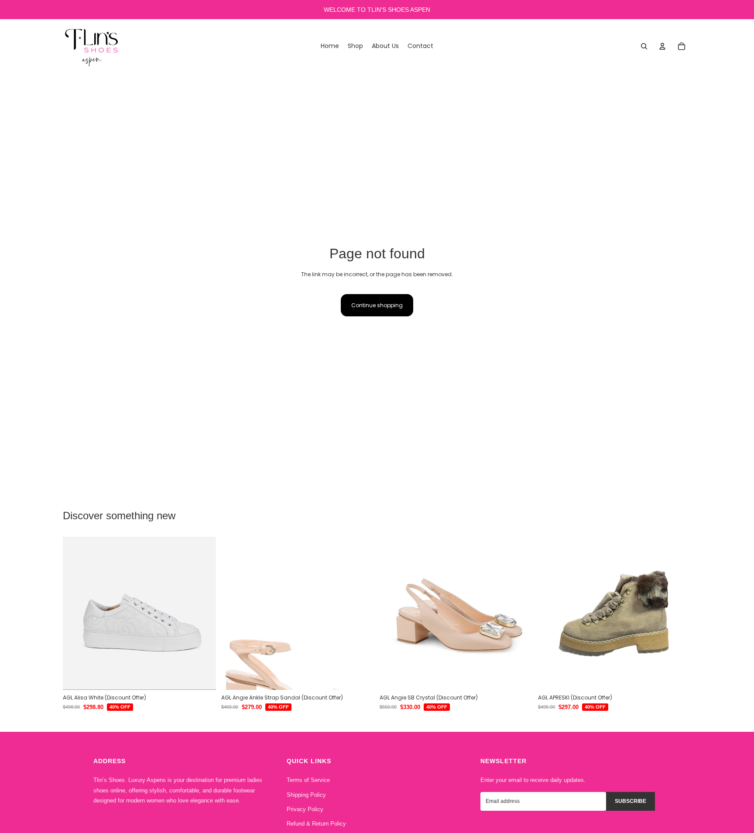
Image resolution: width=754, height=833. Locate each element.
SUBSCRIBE (630, 801)
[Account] (662, 46)
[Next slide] (203, 613)
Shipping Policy (306, 795)
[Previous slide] (76, 613)
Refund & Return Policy (316, 823)
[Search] (644, 46)
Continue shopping (377, 305)
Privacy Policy (305, 809)
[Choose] (202, 676)
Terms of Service (308, 780)
